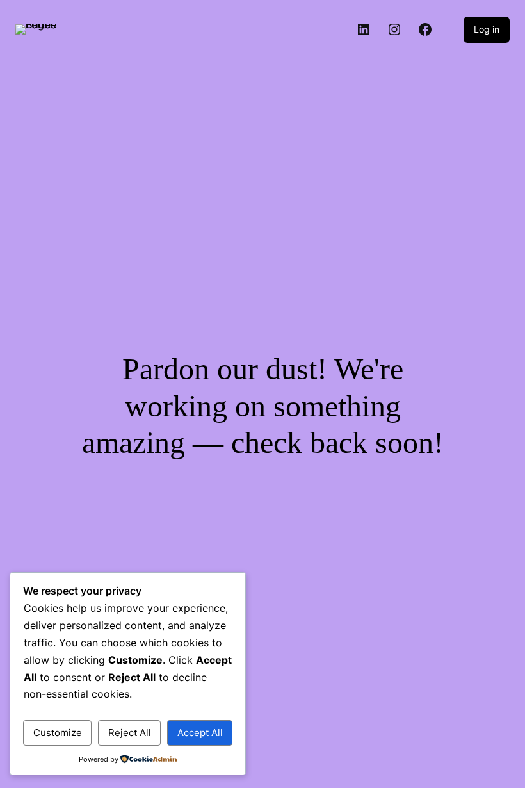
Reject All (129, 732)
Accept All (200, 732)
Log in (486, 29)
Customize (57, 732)
